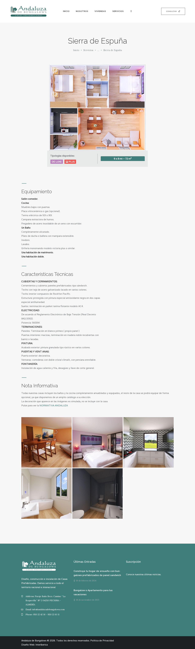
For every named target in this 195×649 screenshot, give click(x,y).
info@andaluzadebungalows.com (48, 609)
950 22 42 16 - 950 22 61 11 (46, 614)
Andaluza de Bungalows (33, 640)
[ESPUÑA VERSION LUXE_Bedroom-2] (97, 442)
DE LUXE (57, 161)
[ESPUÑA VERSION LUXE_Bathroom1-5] (97, 493)
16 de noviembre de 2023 (87, 600)
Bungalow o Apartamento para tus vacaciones (93, 592)
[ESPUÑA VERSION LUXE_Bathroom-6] (46, 493)
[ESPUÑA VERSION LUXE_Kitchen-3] (148, 442)
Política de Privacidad (102, 640)
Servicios (88, 50)
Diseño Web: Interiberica (34, 644)
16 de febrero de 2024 (86, 580)
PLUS (71, 161)
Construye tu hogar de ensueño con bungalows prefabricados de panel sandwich (97, 573)
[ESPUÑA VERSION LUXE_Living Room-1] (46, 442)
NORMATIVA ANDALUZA (53, 405)
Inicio (76, 50)
